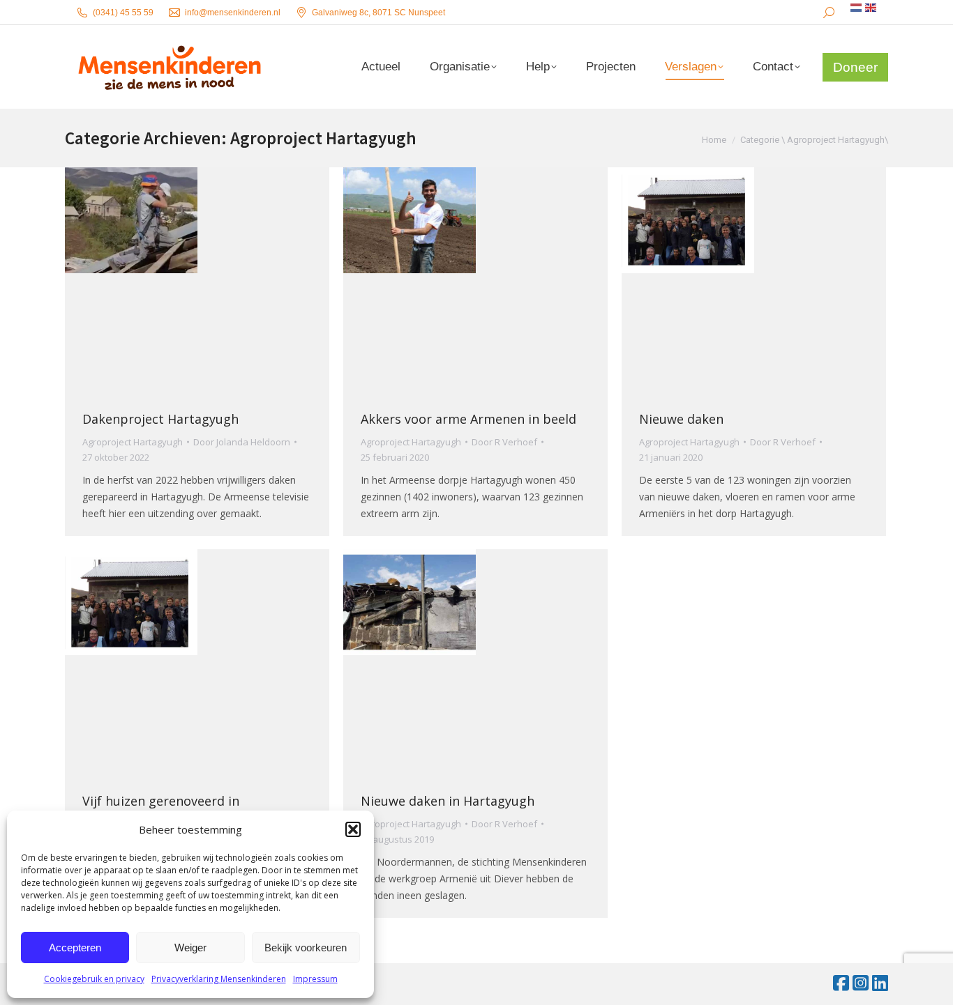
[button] (353, 829)
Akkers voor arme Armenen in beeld (468, 419)
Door (241, 442)
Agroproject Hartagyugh (132, 442)
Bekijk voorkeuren (305, 947)
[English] (871, 8)
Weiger (190, 947)
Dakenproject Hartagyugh (160, 419)
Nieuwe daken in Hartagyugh (447, 800)
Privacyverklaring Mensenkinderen (218, 979)
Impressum (315, 979)
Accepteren (75, 947)
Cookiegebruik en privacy (94, 979)
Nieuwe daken (681, 419)
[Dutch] (856, 8)
